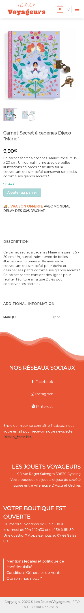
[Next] (69, 63)
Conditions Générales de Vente (34, 573)
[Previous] (10, 63)
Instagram (43, 394)
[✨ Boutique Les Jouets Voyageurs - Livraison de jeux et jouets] (27, 9)
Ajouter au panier (22, 192)
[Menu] (77, 9)
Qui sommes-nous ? (24, 578)
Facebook (43, 382)
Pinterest (44, 406)
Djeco (56, 317)
